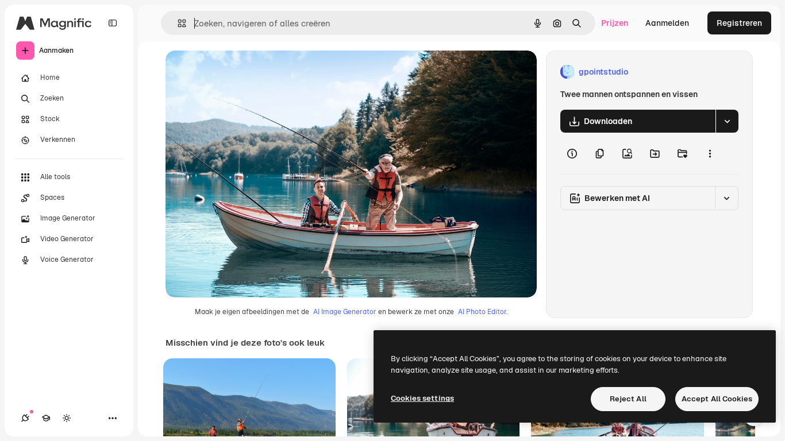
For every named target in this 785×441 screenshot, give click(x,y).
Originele (241, 72)
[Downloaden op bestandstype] (726, 121)
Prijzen (614, 23)
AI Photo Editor (482, 311)
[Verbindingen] (25, 418)
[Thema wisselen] (66, 418)
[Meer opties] (709, 153)
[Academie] (46, 418)
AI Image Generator (344, 311)
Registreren (739, 23)
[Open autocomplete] (177, 23)
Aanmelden (667, 23)
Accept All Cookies (717, 399)
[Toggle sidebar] (112, 23)
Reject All (628, 399)
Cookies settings (422, 398)
